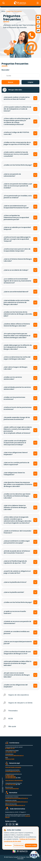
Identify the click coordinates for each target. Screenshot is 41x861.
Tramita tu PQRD (9, 759)
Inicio (3, 11)
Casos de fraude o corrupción (13, 767)
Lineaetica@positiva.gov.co (12, 771)
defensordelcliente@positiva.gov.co (15, 805)
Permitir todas (31, 845)
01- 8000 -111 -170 (10, 748)
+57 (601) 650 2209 (10, 776)
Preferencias (18, 845)
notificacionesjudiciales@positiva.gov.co (16, 801)
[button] (11, 82)
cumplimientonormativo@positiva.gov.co (16, 798)
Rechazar (8, 845)
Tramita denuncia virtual (12, 788)
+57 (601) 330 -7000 (10, 752)
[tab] (20, 90)
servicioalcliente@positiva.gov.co (14, 755)
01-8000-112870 (9, 775)
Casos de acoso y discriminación (14, 780)
